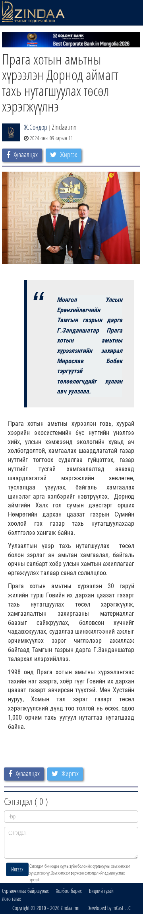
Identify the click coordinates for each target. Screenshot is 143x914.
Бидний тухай (101, 890)
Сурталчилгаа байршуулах (25, 890)
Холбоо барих (69, 890)
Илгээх (17, 869)
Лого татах (11, 898)
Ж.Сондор (35, 127)
